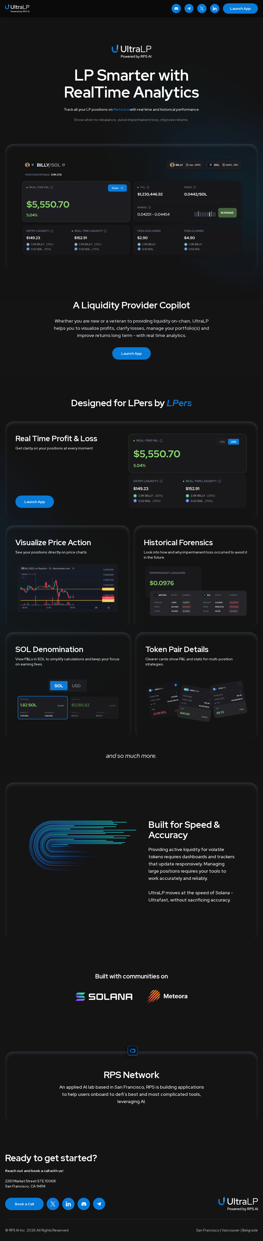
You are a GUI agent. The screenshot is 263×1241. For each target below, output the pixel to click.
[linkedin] (214, 8)
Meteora (121, 109)
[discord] (176, 8)
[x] (201, 8)
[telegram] (189, 8)
